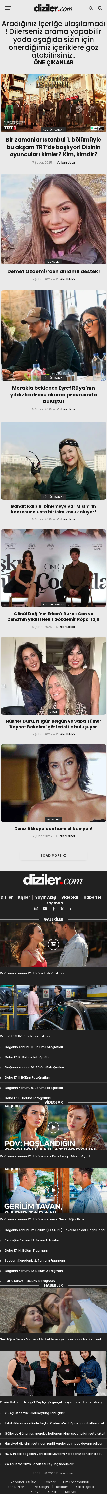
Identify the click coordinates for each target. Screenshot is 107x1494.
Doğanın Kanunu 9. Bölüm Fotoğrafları (34, 1088)
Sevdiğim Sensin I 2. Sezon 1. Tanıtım (32, 1240)
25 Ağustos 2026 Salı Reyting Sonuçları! (35, 1413)
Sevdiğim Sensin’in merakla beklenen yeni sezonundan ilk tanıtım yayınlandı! (53, 1341)
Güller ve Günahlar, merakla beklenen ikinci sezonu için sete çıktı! (55, 1433)
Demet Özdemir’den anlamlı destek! (53, 271)
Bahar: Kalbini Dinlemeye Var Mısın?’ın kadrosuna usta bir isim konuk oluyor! (53, 509)
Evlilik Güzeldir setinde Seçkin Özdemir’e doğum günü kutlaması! (54, 1423)
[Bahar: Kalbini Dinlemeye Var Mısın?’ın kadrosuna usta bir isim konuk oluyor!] (53, 461)
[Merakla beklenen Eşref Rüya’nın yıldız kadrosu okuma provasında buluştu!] (53, 335)
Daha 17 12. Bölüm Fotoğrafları (27, 1057)
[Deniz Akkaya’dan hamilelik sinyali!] (53, 783)
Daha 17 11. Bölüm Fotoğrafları (27, 1077)
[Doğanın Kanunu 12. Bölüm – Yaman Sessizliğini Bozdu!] (53, 1190)
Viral (54, 712)
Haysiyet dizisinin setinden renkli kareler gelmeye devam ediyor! (54, 1443)
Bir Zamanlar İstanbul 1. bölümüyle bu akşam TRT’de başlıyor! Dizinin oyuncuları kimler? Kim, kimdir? (53, 147)
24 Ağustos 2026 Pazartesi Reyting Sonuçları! (39, 1464)
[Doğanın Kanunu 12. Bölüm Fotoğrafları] (53, 944)
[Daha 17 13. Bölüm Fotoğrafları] (53, 1007)
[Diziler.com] (53, 8)
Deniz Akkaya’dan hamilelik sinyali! (53, 829)
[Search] (99, 8)
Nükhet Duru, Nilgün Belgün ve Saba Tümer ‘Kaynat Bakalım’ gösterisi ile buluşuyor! (53, 724)
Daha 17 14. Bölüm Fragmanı (26, 1250)
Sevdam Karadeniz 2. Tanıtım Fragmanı (35, 1260)
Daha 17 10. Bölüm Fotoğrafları (28, 1098)
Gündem (53, 262)
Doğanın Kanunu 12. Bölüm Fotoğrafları (32, 973)
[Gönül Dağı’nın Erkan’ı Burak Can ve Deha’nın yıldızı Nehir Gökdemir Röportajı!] (53, 568)
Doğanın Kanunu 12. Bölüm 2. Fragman (34, 1271)
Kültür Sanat (53, 130)
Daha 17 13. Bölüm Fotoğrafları (25, 1036)
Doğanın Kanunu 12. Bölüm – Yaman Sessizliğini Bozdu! (44, 1219)
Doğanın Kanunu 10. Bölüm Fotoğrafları (34, 1067)
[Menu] (8, 8)
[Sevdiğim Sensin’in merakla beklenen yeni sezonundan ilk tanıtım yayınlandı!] (53, 1310)
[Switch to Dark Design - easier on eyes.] (91, 8)
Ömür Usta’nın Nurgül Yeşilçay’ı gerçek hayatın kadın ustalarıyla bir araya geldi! (53, 1404)
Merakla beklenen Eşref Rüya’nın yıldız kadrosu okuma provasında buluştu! (53, 394)
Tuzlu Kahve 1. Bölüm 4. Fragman (30, 1281)
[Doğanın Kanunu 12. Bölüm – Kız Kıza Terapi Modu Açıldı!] (53, 1127)
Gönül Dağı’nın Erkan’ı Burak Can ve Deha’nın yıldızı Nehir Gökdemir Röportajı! (53, 616)
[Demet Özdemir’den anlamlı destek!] (53, 219)
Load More (51, 855)
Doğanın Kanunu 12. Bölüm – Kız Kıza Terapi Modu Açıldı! (46, 1156)
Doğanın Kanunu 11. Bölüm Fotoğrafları (34, 1047)
